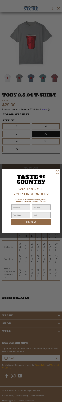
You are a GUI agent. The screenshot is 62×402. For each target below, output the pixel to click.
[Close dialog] (57, 172)
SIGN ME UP (31, 222)
